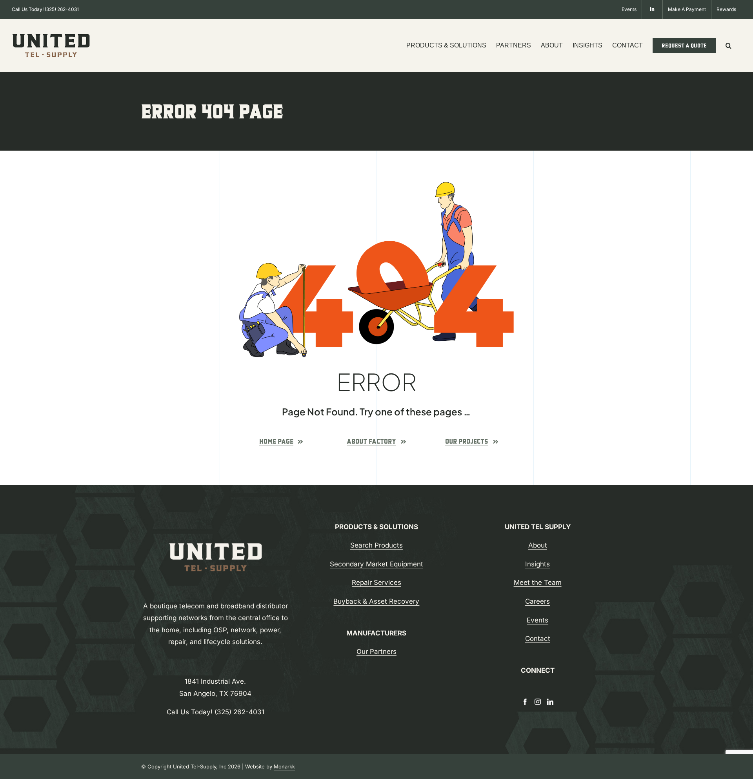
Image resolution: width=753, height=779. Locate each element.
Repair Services (376, 582)
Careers (537, 601)
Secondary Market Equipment (376, 564)
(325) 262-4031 (62, 9)
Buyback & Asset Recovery (376, 601)
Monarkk (284, 766)
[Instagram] (538, 702)
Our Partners (376, 651)
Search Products (376, 545)
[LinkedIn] (550, 702)
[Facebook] (525, 702)
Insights (537, 564)
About (537, 545)
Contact (537, 638)
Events (537, 620)
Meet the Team (538, 582)
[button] (728, 45)
